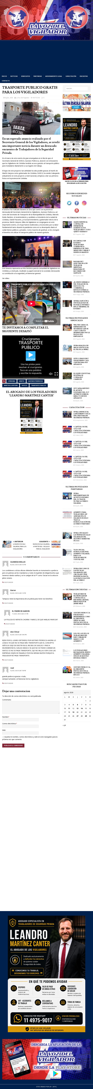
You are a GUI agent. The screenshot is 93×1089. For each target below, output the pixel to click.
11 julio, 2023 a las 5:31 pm (20, 614)
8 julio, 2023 (9, 98)
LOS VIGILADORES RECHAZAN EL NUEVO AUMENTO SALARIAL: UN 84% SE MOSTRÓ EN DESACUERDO (81, 654)
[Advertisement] (46, 57)
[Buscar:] (76, 89)
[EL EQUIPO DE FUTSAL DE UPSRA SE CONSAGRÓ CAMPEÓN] (67, 378)
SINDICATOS (25, 76)
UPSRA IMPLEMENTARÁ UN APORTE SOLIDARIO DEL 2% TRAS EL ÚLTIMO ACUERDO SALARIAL (81, 498)
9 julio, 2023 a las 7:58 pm (18, 670)
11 (69, 708)
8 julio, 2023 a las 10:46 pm (18, 634)
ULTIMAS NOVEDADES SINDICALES (77, 319)
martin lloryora (11, 385)
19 (73, 712)
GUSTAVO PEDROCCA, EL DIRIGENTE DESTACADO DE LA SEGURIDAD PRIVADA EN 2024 (82, 671)
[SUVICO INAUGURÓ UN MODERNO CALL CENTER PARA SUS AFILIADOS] (67, 363)
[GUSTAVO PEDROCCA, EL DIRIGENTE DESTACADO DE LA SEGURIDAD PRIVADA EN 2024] (67, 672)
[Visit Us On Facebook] (76, 205)
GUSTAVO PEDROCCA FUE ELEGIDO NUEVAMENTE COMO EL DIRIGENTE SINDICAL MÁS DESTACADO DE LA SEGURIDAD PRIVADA (81, 618)
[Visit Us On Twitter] (69, 205)
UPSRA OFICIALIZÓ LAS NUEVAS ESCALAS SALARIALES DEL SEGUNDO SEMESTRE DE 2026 (81, 537)
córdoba (11, 381)
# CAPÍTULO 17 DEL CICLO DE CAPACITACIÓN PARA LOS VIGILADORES (81, 444)
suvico (24, 385)
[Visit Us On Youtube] (76, 213)
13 (77, 708)
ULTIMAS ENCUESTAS (76, 589)
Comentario (6, 700)
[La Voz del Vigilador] (46, 38)
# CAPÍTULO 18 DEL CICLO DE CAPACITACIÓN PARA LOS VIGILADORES (81, 430)
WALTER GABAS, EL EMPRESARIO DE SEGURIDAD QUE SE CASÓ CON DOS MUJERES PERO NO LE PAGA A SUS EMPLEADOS (81, 330)
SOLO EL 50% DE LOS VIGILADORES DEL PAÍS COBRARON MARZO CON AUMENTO (81, 637)
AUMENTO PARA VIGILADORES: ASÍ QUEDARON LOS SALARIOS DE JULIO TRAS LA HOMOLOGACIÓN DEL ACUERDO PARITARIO (82, 518)
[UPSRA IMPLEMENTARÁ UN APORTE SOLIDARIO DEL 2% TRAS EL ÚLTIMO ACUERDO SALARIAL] (67, 498)
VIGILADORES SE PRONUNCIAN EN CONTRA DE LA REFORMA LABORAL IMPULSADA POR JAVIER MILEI (81, 598)
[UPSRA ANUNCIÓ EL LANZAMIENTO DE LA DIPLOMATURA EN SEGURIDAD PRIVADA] (67, 416)
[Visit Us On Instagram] (84, 205)
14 (82, 708)
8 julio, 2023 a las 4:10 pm (18, 564)
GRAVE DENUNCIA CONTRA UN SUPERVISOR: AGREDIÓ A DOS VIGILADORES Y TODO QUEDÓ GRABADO (82, 227)
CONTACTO (6, 81)
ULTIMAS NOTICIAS (76, 218)
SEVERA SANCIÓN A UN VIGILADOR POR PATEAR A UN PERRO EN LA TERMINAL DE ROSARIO (81, 305)
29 (86, 716)
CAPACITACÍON (76, 407)
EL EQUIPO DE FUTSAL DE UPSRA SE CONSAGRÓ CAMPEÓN (81, 376)
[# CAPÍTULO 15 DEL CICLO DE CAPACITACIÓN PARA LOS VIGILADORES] (67, 476)
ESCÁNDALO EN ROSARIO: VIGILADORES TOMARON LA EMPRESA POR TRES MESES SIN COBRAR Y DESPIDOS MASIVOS (81, 246)
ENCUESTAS (84, 76)
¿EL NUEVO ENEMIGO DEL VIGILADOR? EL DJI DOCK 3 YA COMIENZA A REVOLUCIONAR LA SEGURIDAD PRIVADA (81, 287)
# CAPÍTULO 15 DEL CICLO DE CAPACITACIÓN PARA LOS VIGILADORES (81, 474)
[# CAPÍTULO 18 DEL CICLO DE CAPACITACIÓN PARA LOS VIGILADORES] (67, 431)
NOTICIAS (14, 76)
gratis (21, 381)
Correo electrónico (9, 723)
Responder (8, 582)
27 (77, 716)
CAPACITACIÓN (71, 76)
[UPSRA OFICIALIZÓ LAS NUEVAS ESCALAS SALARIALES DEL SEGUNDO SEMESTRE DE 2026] (67, 538)
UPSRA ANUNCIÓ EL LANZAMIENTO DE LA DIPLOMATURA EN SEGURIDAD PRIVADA (81, 415)
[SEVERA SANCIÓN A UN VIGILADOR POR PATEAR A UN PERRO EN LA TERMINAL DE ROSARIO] (67, 306)
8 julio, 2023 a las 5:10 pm (18, 593)
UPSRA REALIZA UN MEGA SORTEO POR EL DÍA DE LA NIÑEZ (81, 347)
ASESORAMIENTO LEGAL (53, 76)
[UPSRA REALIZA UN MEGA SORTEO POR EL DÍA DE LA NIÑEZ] (67, 350)
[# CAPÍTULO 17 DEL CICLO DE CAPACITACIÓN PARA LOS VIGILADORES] (67, 446)
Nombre (5, 717)
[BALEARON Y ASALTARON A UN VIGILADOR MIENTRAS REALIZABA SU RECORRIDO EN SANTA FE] (67, 266)
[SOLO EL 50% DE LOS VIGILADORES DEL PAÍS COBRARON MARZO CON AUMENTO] (67, 638)
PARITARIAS (37, 76)
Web (4, 730)
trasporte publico (38, 385)
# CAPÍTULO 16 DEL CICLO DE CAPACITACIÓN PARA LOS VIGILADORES (81, 459)
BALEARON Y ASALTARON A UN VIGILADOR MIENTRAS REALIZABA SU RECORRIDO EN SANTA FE (80, 267)
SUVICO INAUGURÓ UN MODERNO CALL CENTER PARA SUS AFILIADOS (81, 361)
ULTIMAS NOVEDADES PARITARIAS (77, 488)
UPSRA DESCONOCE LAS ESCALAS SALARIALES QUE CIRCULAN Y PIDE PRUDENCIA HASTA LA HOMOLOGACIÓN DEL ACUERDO (81, 574)
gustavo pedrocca (35, 381)
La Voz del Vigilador (22, 98)
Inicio (4, 76)
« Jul (64, 725)
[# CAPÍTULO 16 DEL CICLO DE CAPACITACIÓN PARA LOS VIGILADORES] (67, 461)
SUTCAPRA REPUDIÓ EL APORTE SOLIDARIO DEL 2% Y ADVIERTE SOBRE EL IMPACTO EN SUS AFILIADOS (81, 393)
